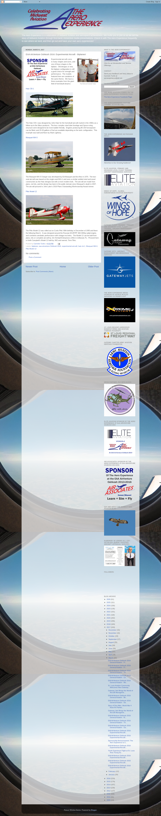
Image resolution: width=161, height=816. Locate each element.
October (112, 636)
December (113, 630)
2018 (109, 624)
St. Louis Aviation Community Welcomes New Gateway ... (119, 686)
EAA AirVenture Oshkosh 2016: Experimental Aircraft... (119, 731)
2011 (109, 794)
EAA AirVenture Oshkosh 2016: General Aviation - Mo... (119, 681)
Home (63, 266)
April (110, 655)
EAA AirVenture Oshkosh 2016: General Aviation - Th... (119, 671)
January (112, 774)
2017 (109, 627)
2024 (109, 605)
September (113, 639)
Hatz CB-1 (30, 89)
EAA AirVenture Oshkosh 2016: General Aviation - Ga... (119, 726)
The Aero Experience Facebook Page (118, 97)
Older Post (93, 266)
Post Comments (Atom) (44, 271)
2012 (109, 791)
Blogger (94, 810)
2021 (109, 615)
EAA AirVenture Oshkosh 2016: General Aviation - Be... (119, 696)
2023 (109, 609)
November (113, 633)
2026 (109, 599)
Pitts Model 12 (31, 191)
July (110, 645)
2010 (109, 797)
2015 (109, 781)
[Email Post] (58, 244)
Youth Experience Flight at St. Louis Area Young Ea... (121, 751)
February (112, 771)
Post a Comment (35, 257)
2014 (109, 784)
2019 (109, 621)
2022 (109, 612)
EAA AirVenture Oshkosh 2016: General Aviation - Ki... (119, 716)
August (111, 642)
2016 (109, 778)
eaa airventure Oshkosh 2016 (50, 246)
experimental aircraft (69, 246)
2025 (109, 602)
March (111, 658)
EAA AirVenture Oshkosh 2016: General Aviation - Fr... (119, 661)
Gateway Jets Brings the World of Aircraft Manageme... (120, 691)
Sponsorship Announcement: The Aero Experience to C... (120, 741)
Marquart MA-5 (31, 137)
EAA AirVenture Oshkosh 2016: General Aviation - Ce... (119, 676)
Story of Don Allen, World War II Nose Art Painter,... (120, 706)
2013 (109, 788)
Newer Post (31, 266)
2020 (109, 618)
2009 (109, 800)
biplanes (35, 246)
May (110, 652)
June (111, 648)
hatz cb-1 (81, 246)
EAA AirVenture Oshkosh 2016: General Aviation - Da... (119, 701)
